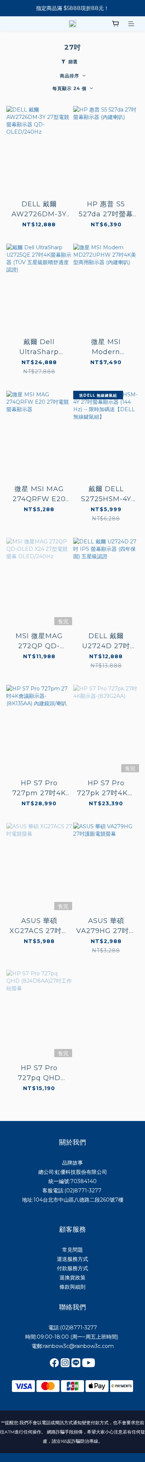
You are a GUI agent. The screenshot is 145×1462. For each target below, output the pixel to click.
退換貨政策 (72, 1277)
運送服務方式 (72, 1259)
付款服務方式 (72, 1268)
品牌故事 (72, 1162)
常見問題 (72, 1249)
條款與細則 (72, 1286)
